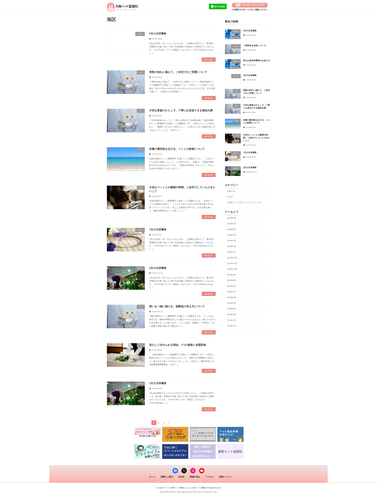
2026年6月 (231, 229)
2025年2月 (231, 286)
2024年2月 (231, 320)
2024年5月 (231, 303)
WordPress (173, 492)
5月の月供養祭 (157, 383)
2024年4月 (231, 309)
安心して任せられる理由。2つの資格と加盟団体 (177, 344)
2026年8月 (231, 218)
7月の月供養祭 (157, 229)
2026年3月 (231, 246)
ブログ (230, 197)
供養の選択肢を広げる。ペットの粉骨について (177, 148)
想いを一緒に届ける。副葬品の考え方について (177, 306)
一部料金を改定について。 (255, 45)
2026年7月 (231, 224)
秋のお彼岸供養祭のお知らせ (256, 60)
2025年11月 (232, 263)
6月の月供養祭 (157, 268)
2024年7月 (231, 292)
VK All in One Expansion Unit (206, 492)
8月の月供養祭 (157, 33)
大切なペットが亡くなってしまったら (244, 202)
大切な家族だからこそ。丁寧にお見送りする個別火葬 (181, 110)
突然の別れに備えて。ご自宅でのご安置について (178, 72)
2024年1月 (231, 326)
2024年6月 (231, 297)
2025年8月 (231, 280)
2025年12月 (232, 258)
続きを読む (208, 60)
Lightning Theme (187, 492)
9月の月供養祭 (250, 31)
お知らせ (231, 191)
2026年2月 (231, 252)
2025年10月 (232, 269)
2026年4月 (231, 241)
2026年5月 (231, 235)
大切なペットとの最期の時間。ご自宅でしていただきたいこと (256, 138)
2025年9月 (231, 275)
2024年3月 (231, 314)
